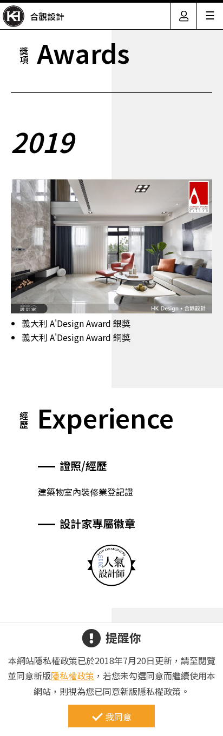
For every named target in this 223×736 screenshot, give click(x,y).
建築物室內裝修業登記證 (85, 491)
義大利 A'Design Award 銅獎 (76, 337)
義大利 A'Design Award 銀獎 (76, 323)
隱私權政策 (72, 675)
